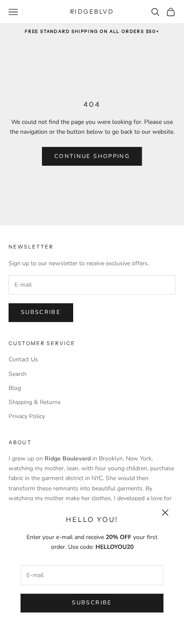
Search (18, 374)
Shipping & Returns (35, 402)
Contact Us (23, 359)
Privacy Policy (27, 416)
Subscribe (92, 603)
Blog (15, 388)
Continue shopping (92, 156)
